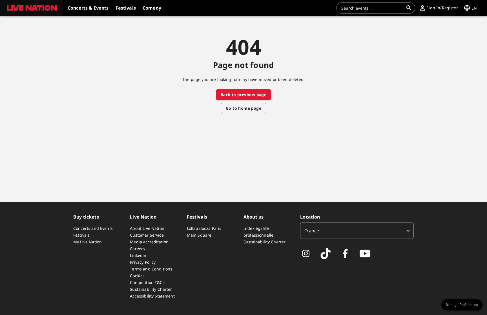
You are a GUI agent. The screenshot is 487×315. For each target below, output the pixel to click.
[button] (31, 8)
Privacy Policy (143, 262)
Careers (137, 248)
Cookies (137, 275)
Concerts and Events (93, 228)
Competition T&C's (147, 282)
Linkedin (138, 255)
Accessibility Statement (152, 296)
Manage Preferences (462, 305)
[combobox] (372, 8)
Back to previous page (243, 94)
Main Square (199, 235)
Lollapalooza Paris (204, 228)
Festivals (81, 235)
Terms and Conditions (151, 269)
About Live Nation (147, 228)
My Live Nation (87, 241)
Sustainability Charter (151, 289)
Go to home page (243, 108)
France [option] (311, 231)
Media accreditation (149, 241)
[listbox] (356, 231)
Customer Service (146, 235)
